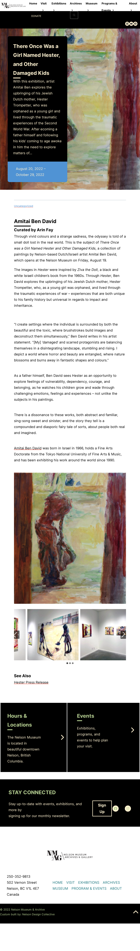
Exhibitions (59, 3)
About (133, 3)
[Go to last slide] (16, 635)
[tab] (67, 663)
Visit (44, 3)
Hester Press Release (31, 682)
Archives (76, 3)
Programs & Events (109, 4)
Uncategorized (23, 206)
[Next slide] (123, 635)
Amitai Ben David (27, 448)
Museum (91, 3)
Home (33, 3)
